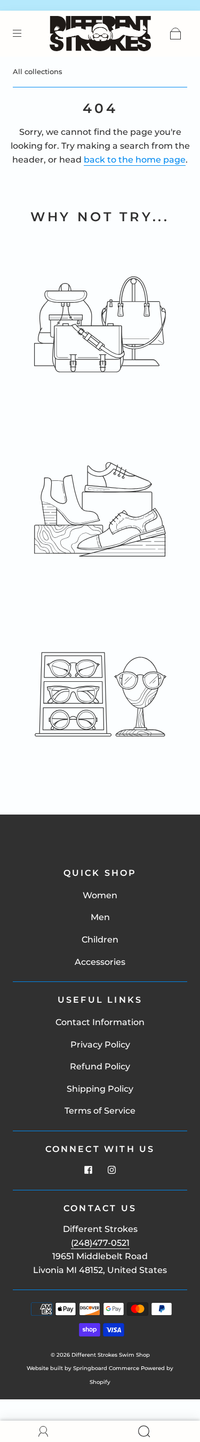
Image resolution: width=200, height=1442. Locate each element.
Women (100, 895)
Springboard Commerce (106, 1368)
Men (100, 917)
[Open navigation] (24, 33)
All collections (37, 71)
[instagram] (112, 1169)
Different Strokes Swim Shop (110, 1354)
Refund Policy (100, 1066)
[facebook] (88, 1169)
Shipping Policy (100, 1089)
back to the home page (135, 160)
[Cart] (175, 33)
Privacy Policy (100, 1045)
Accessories (100, 962)
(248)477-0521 (100, 1243)
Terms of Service (100, 1111)
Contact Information (100, 1022)
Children (100, 940)
